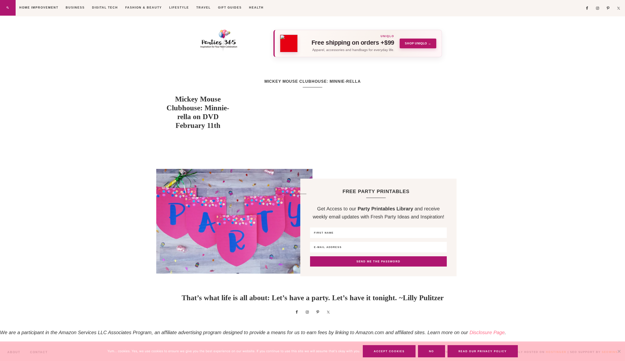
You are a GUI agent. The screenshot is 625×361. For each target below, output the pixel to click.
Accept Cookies (389, 351)
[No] (618, 351)
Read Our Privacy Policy (482, 351)
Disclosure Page (487, 332)
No (431, 351)
